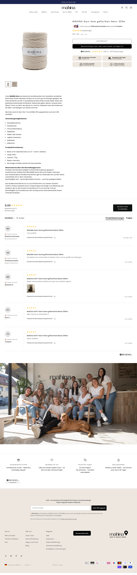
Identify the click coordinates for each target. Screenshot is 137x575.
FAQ (6, 542)
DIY (77, 12)
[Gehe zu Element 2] (14, 84)
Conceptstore (95, 12)
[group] (15, 205)
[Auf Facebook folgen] (6, 556)
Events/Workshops (32, 539)
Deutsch (27, 565)
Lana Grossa (55, 12)
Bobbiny (44, 12)
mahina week (33, 12)
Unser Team (30, 536)
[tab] (115, 218)
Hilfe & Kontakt (10, 536)
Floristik (84, 12)
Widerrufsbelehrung (53, 542)
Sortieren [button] (9, 218)
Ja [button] (54, 237)
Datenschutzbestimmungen (69, 519)
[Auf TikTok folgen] (21, 556)
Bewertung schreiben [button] (122, 208)
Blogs (27, 546)
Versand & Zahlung (11, 539)
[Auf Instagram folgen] (11, 556)
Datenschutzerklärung (54, 546)
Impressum (50, 539)
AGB (47, 536)
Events (106, 12)
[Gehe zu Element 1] (8, 84)
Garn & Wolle (67, 12)
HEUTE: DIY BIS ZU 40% (68, 2)
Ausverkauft (102, 41)
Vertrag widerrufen (82, 533)
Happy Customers (32, 542)
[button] (102, 30)
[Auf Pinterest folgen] (16, 556)
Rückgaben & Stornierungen (56, 549)
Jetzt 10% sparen (99, 508)
